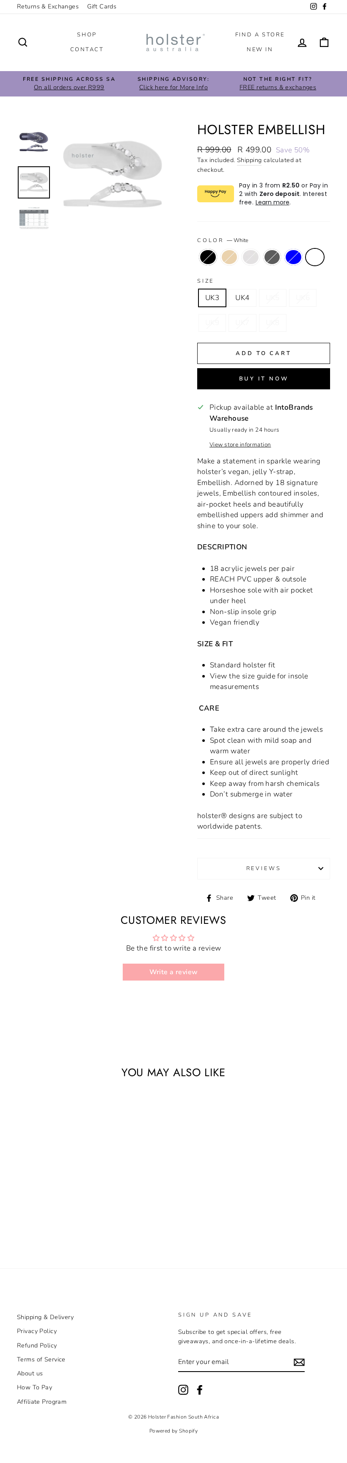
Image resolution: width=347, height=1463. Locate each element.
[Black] (27, 1208)
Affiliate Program (41, 1401)
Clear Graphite (272, 257)
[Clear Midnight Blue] (39, 1218)
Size (205, 281)
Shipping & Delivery (45, 1317)
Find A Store (260, 35)
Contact (87, 49)
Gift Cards (101, 6)
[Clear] (50, 1208)
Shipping (249, 160)
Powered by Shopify (173, 1430)
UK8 (273, 323)
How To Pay (34, 1387)
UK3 (212, 298)
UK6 (303, 298)
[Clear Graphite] (62, 1208)
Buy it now (264, 379)
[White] (50, 1218)
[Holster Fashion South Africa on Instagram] (183, 1390)
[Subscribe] (299, 1362)
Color (222, 240)
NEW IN (260, 49)
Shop (86, 35)
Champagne (229, 257)
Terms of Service (41, 1359)
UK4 (242, 298)
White (315, 257)
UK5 (273, 298)
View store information (240, 445)
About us (30, 1373)
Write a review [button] (173, 972)
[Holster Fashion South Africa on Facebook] (200, 1390)
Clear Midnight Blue (293, 257)
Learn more (272, 202)
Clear (251, 257)
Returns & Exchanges (48, 6)
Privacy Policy (37, 1331)
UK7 (242, 323)
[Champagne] (39, 1208)
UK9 (212, 323)
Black (208, 257)
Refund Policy (37, 1345)
